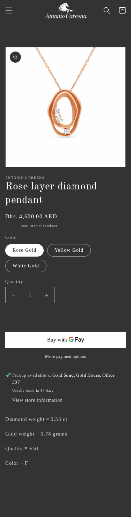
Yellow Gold (68, 250)
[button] (8, 10)
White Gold (26, 265)
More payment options (65, 356)
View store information (37, 400)
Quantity (14, 281)
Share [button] (19, 484)
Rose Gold (24, 250)
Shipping (12, 226)
